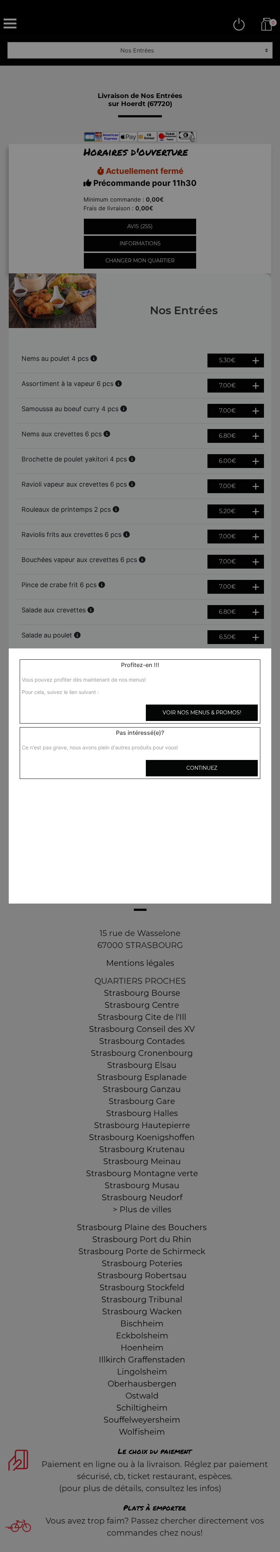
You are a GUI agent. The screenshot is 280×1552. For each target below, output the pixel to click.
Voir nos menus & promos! (202, 712)
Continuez (201, 768)
